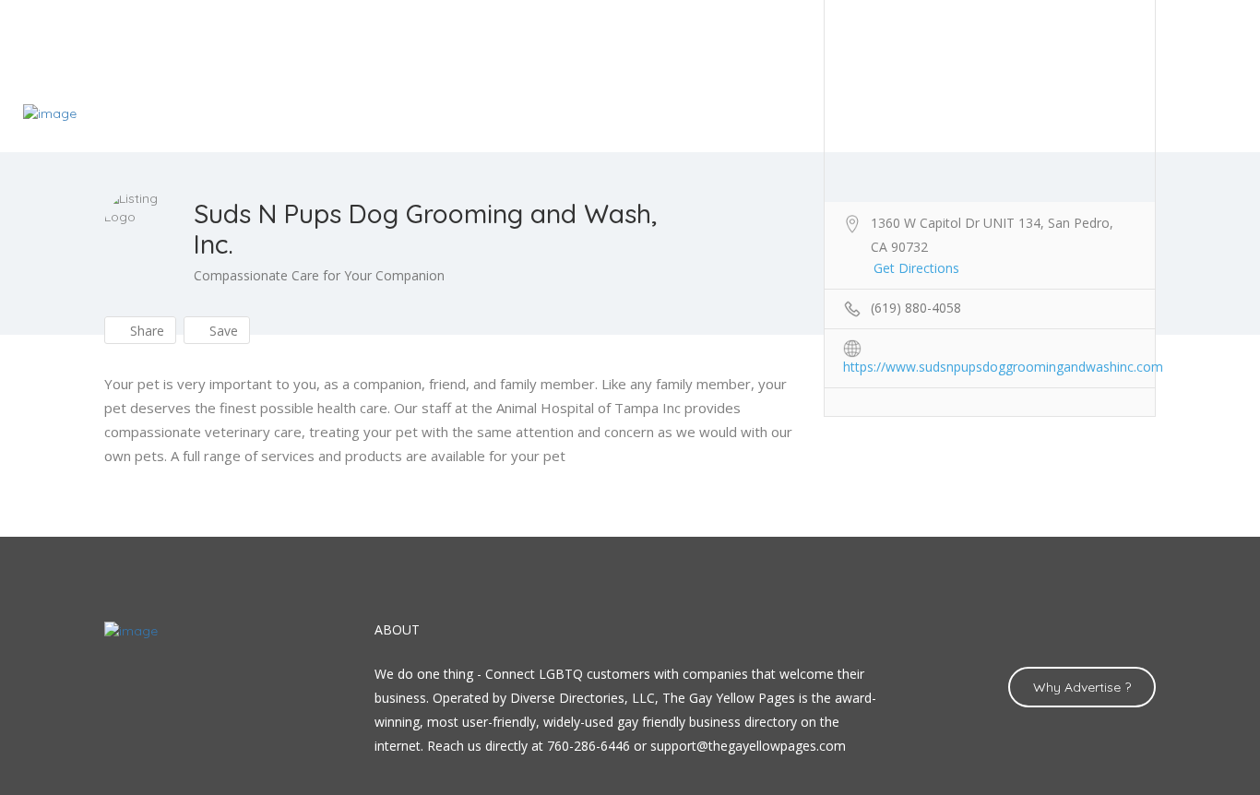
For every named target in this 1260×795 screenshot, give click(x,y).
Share (145, 330)
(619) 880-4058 (916, 307)
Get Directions (916, 268)
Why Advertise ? (1082, 687)
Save (222, 330)
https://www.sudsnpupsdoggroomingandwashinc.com (1003, 366)
